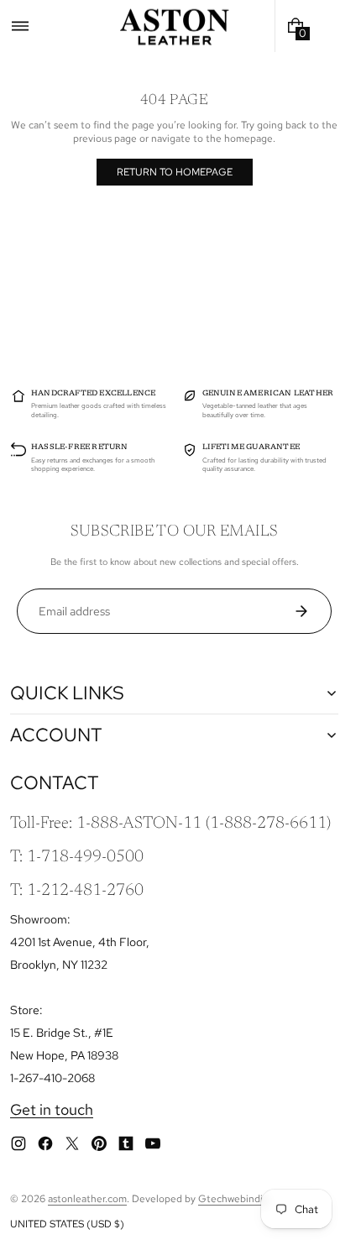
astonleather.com (87, 1199)
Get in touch (51, 1109)
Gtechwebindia (233, 1199)
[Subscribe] (308, 611)
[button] (20, 26)
